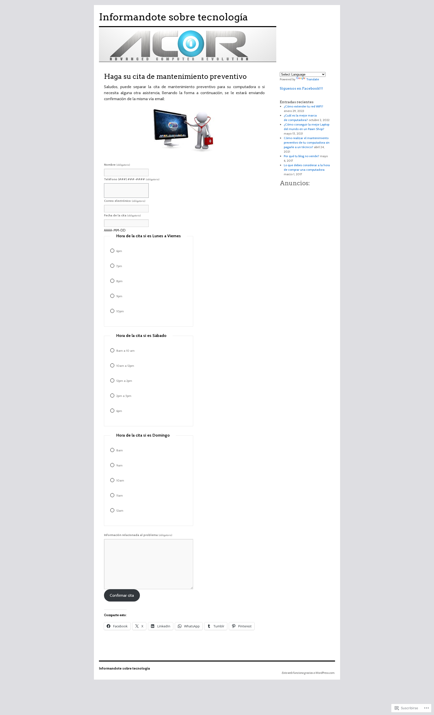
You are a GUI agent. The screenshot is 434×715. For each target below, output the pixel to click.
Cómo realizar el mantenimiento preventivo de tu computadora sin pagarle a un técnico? (307, 142)
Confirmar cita (122, 595)
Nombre (117, 164)
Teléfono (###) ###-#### (131, 179)
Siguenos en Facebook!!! (301, 88)
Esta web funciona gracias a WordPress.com (308, 673)
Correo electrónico (124, 201)
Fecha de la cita (122, 215)
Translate (312, 79)
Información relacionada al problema (138, 535)
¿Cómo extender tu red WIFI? (303, 106)
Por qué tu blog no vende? (301, 156)
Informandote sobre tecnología (173, 17)
